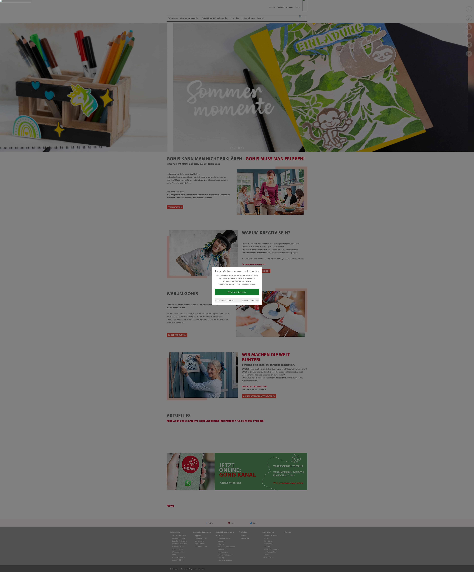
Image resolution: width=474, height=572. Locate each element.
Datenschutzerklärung (250, 300)
